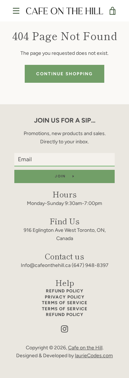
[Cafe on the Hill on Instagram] (64, 329)
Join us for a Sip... (64, 120)
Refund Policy (64, 290)
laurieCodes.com (94, 356)
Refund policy (64, 314)
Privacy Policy (65, 297)
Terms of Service (64, 302)
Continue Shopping (64, 73)
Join (61, 176)
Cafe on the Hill (85, 348)
